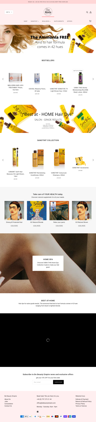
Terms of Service (81, 406)
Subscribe (58, 382)
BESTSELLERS (48, 60)
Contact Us (8, 406)
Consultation (8, 404)
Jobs (6, 401)
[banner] (48, 12)
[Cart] (90, 21)
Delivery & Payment (82, 399)
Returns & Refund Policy (84, 401)
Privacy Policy (80, 404)
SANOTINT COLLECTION (48, 140)
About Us (7, 399)
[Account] (90, 12)
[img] (87, 12)
